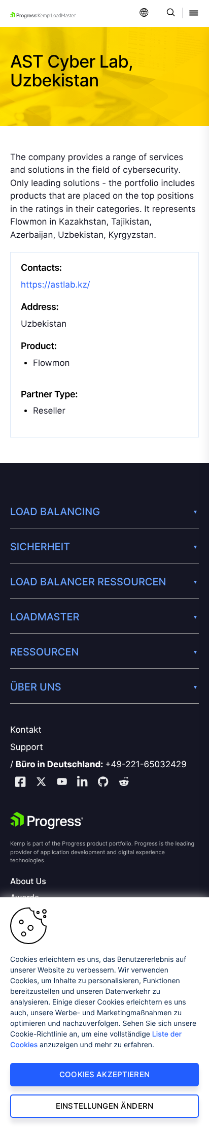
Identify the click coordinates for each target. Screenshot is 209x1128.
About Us (28, 881)
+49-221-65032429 (145, 765)
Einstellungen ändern (104, 1106)
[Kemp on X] (41, 783)
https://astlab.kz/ (55, 285)
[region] (104, 1012)
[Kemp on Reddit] (124, 783)
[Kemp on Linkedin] (82, 783)
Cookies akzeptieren (104, 1074)
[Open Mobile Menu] (193, 13)
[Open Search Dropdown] (169, 13)
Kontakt (26, 730)
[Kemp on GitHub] (103, 783)
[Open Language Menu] (144, 13)
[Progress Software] (46, 820)
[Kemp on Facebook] (20, 783)
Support (26, 747)
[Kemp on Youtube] (62, 783)
